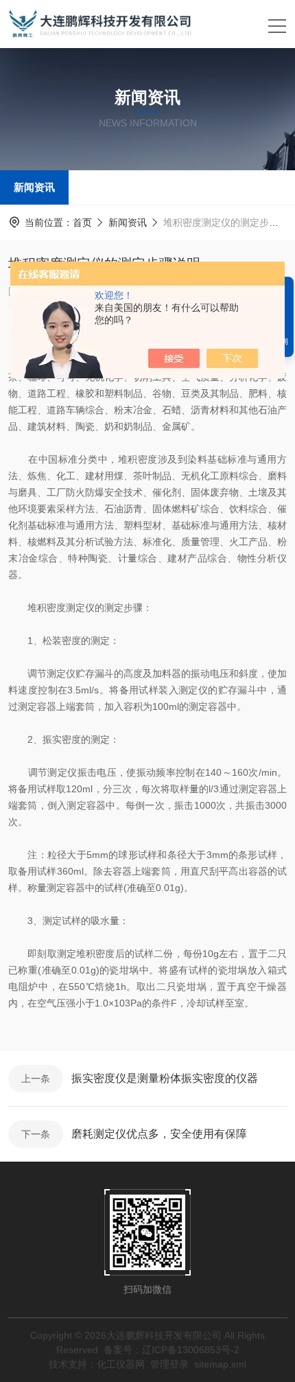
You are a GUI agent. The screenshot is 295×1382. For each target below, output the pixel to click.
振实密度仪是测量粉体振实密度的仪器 (164, 1078)
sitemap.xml (220, 1364)
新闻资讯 (34, 187)
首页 (82, 222)
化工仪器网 (121, 1364)
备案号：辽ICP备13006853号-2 (171, 1349)
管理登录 (169, 1364)
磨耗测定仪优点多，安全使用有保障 (159, 1134)
